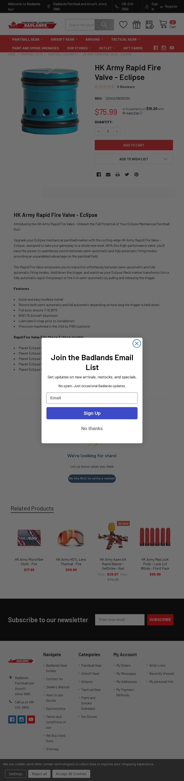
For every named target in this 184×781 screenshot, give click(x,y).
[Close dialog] (137, 343)
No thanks (92, 428)
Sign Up (92, 413)
